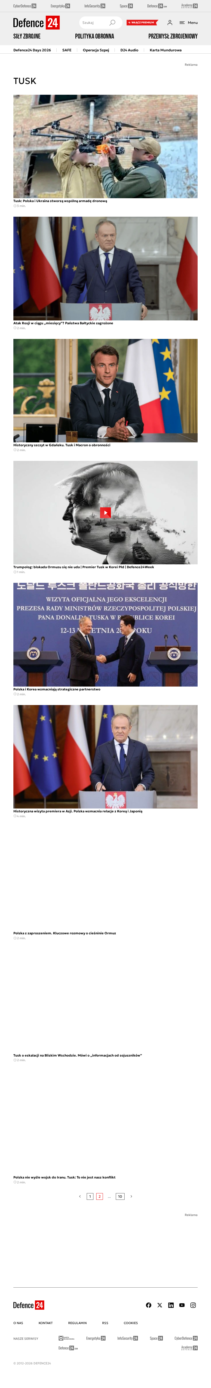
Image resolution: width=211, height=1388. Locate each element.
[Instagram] (193, 1305)
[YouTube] (182, 1305)
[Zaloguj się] (170, 22)
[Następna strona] (131, 1196)
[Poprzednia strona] (80, 1196)
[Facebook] (148, 1305)
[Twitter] (159, 1305)
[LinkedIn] (170, 1305)
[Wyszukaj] (112, 22)
